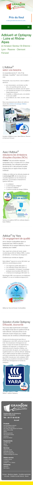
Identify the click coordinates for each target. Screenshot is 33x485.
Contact (4, 474)
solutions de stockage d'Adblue (17, 104)
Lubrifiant (6, 445)
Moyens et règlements (9, 452)
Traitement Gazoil (8, 449)
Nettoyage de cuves (8, 451)
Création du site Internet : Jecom (19, 476)
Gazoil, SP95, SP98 (8, 430)
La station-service (8, 459)
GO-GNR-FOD (7, 442)
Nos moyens (7, 468)
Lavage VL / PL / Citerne (9, 462)
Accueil (16, 420)
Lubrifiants (6, 436)
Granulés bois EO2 (8, 433)
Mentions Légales (13, 474)
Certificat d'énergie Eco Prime (11, 454)
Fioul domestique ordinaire (10, 425)
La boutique (6, 461)
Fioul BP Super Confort (9, 427)
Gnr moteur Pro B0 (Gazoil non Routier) (13, 428)
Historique (6, 466)
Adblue (5, 431)
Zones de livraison (8, 437)
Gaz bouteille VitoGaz (9, 434)
